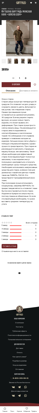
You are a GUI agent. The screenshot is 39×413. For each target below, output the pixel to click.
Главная (4, 9)
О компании (19, 323)
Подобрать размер (19, 361)
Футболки (18, 9)
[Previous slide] (4, 61)
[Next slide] (35, 61)
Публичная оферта (19, 331)
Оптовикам (19, 369)
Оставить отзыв (9, 246)
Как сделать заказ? (19, 357)
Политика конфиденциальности (19, 335)
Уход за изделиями (19, 365)
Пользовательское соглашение (19, 339)
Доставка (19, 348)
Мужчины (11, 9)
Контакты (19, 327)
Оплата (19, 352)
